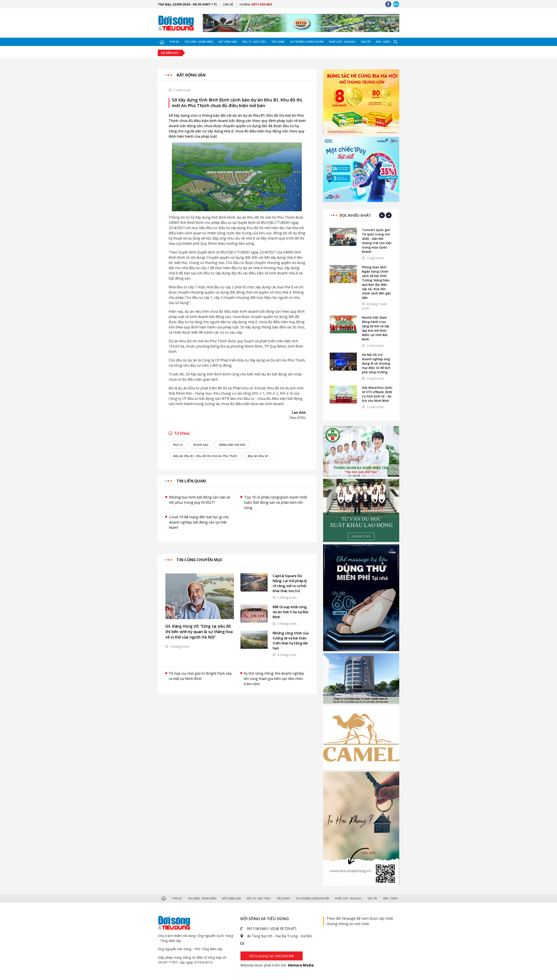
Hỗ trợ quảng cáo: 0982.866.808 (271, 956)
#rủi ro (178, 445)
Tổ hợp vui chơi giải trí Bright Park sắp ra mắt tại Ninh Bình (200, 676)
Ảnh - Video (383, 41)
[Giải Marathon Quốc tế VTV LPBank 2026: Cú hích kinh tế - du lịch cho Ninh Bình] (343, 394)
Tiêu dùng (278, 41)
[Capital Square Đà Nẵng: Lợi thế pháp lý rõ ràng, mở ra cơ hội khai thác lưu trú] (254, 582)
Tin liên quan (191, 480)
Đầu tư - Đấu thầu (254, 41)
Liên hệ (228, 4)
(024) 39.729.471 (284, 928)
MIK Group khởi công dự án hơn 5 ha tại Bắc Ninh (291, 612)
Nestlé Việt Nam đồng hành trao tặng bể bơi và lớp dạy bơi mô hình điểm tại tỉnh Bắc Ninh (375, 328)
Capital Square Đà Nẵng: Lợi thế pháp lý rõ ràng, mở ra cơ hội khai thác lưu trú (290, 583)
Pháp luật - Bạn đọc (342, 41)
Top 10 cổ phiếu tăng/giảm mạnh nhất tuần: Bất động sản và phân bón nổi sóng (275, 502)
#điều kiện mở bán (232, 445)
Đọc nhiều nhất (355, 215)
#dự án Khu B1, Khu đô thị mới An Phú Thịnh (205, 456)
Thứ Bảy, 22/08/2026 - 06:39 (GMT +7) (187, 4)
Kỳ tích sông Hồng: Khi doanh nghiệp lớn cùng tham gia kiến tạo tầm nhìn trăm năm (274, 678)
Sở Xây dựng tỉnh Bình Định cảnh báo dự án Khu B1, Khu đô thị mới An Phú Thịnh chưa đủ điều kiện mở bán (237, 102)
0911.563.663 (257, 928)
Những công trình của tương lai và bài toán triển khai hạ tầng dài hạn (291, 641)
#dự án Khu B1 (258, 456)
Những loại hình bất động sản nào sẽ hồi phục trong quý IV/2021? (199, 500)
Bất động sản (228, 41)
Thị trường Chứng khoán (307, 41)
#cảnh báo (200, 445)
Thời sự (174, 41)
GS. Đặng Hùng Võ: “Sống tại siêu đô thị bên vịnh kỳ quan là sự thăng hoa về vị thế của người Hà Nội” (199, 631)
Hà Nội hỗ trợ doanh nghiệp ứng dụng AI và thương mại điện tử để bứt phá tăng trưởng (376, 363)
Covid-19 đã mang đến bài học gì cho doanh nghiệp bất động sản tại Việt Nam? (199, 522)
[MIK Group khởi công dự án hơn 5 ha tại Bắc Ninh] (254, 614)
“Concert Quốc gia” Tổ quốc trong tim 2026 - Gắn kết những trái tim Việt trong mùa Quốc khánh (377, 241)
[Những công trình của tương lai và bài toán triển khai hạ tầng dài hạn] (254, 640)
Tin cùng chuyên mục (199, 559)
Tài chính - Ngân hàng (199, 41)
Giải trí (365, 41)
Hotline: (256, 4)
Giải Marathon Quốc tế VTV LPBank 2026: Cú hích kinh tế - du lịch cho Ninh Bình (377, 394)
